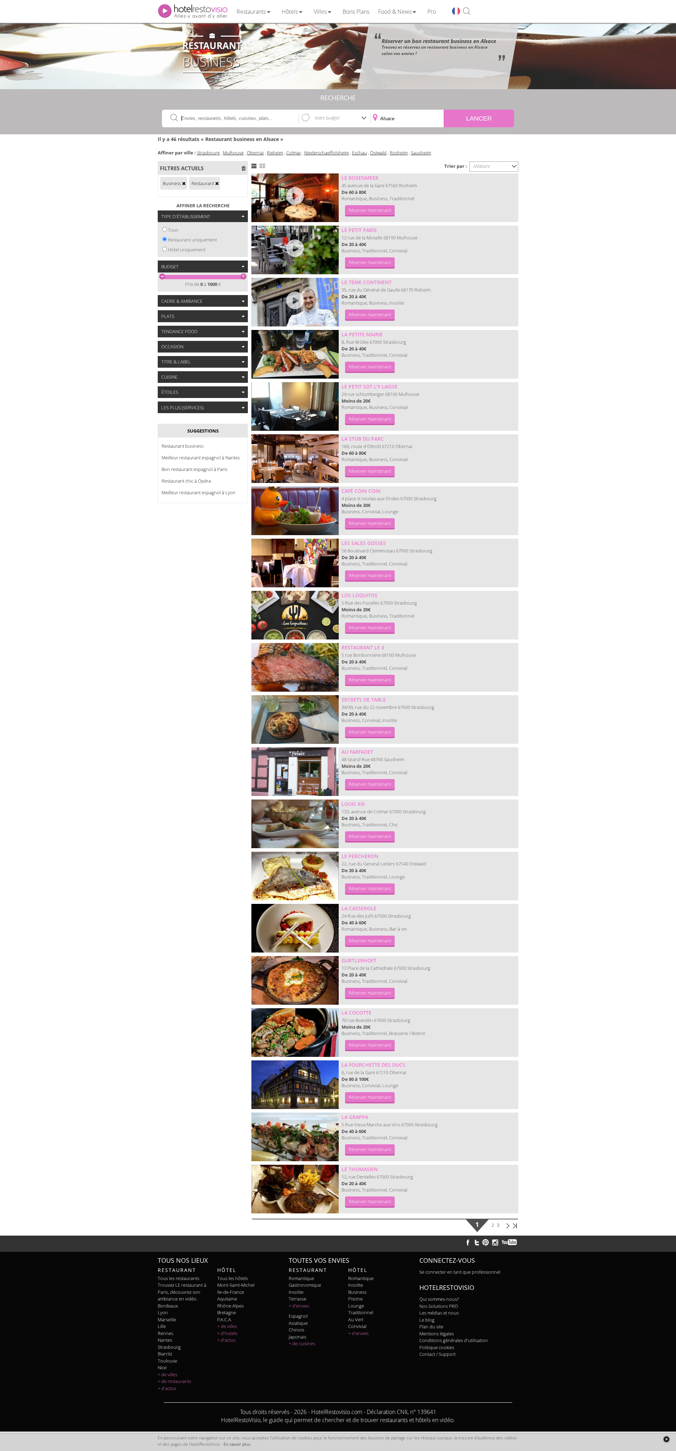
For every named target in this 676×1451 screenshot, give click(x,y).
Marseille (167, 1319)
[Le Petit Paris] (295, 250)
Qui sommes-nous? (439, 1299)
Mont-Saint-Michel (236, 1285)
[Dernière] (515, 1225)
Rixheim (275, 152)
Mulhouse (233, 152)
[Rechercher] (466, 11)
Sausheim (421, 152)
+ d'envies (299, 1306)
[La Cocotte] (295, 1032)
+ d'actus (167, 1388)
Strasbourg (208, 152)
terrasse (297, 1299)
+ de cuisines (302, 1343)
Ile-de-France (230, 1292)
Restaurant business (183, 446)
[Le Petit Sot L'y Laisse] (295, 406)
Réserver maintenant (370, 210)
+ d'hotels (227, 1333)
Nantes (165, 1340)
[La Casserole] (295, 928)
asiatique (298, 1323)
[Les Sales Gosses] (295, 563)
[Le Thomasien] (295, 1189)
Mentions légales (436, 1333)
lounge (356, 1306)
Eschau (359, 152)
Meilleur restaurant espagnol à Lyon (199, 492)
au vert (355, 1319)
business (357, 1292)
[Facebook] (468, 1242)
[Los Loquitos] (295, 615)
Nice (162, 1367)
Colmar (293, 152)
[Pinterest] (485, 1242)
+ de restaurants (174, 1381)
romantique (301, 1278)
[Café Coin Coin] (295, 510)
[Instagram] (495, 1243)
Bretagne (226, 1312)
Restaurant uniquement (192, 240)
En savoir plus (237, 1444)
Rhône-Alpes (230, 1306)
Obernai (255, 152)
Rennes (165, 1333)
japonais (297, 1337)
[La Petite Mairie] (295, 354)
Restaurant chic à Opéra (186, 481)
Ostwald (378, 152)
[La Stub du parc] (295, 458)
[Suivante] (508, 1225)
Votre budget (327, 118)
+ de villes (167, 1374)
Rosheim (399, 152)
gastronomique (305, 1285)
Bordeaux (168, 1306)
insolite (296, 1292)
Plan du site (431, 1326)
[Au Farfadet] (295, 771)
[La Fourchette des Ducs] (295, 1084)
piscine (355, 1299)
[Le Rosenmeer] (295, 197)
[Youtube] (509, 1242)
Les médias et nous (439, 1313)
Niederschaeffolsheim (326, 152)
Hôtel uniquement (186, 249)
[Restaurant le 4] (295, 667)
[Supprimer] (184, 183)
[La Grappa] (295, 1137)
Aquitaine (227, 1299)
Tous (173, 230)
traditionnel (360, 1312)
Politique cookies (436, 1347)
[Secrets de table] (295, 719)
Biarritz (165, 1354)
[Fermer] (666, 1439)
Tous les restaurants (178, 1278)
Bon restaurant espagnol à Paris (194, 469)
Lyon (163, 1312)
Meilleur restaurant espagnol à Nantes (201, 457)
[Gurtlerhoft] (295, 980)
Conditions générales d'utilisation (453, 1340)
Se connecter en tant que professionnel (459, 1272)
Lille (162, 1326)
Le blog (426, 1320)
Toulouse (167, 1361)
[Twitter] (477, 1242)
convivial (357, 1326)
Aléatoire (481, 166)
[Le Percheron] (295, 876)
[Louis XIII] (295, 824)
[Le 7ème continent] (295, 302)
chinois (296, 1330)
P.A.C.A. (224, 1319)
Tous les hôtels (232, 1278)
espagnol (298, 1316)
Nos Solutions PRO (438, 1306)
